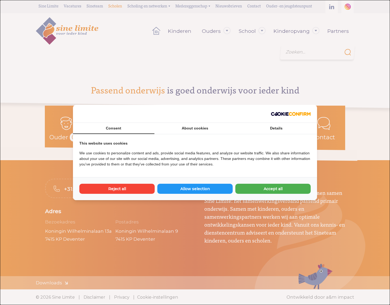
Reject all (117, 188)
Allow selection (195, 188)
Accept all (273, 188)
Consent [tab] (113, 128)
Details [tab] (276, 128)
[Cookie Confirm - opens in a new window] (291, 113)
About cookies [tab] (195, 128)
